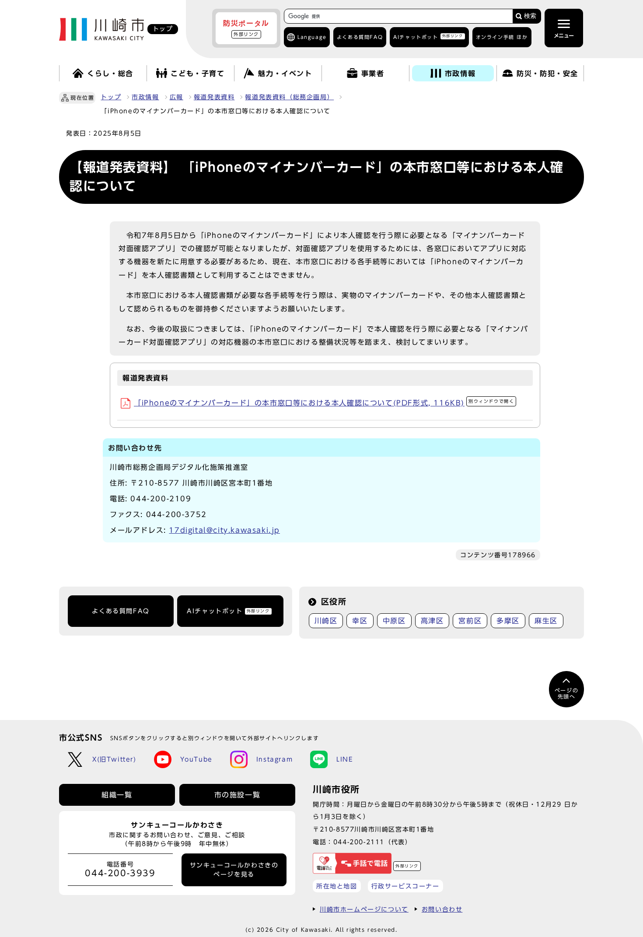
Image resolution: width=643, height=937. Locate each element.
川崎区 (326, 620)
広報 (176, 97)
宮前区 (470, 620)
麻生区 (546, 620)
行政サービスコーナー (405, 886)
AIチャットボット (428, 36)
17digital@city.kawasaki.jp (224, 530)
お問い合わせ (442, 909)
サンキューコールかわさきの (234, 869)
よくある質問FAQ (120, 611)
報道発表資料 (214, 97)
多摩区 (508, 620)
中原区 (394, 620)
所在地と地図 (336, 886)
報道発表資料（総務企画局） (289, 97)
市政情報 (145, 97)
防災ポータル (246, 28)
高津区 (432, 620)
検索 (530, 16)
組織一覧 (116, 794)
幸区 (359, 620)
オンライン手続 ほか (502, 37)
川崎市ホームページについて (364, 909)
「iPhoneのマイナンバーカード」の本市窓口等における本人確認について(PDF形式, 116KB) (324, 402)
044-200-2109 (160, 498)
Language (312, 37)
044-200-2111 (358, 842)
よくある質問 (360, 37)
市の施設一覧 (237, 794)
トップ (111, 97)
